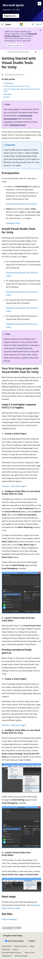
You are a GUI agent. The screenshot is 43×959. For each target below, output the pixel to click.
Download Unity (12, 223)
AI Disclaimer (7, 946)
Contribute (6, 949)
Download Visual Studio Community (21, 204)
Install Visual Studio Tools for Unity (16, 86)
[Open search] (33, 24)
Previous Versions (20, 946)
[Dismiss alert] (39, 3)
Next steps (7, 94)
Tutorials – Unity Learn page (13, 486)
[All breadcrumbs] (4, 52)
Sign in (38, 24)
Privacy (15, 949)
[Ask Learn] (35, 52)
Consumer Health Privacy (11, 953)
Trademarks (6, 956)
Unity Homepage (9, 919)
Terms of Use (29, 953)
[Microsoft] (21, 24)
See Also (7, 97)
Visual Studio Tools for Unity (18, 52)
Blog (31, 946)
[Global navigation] (2, 24)
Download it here (17, 125)
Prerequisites (8, 83)
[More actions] (39, 52)
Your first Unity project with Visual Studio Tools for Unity (22, 90)
